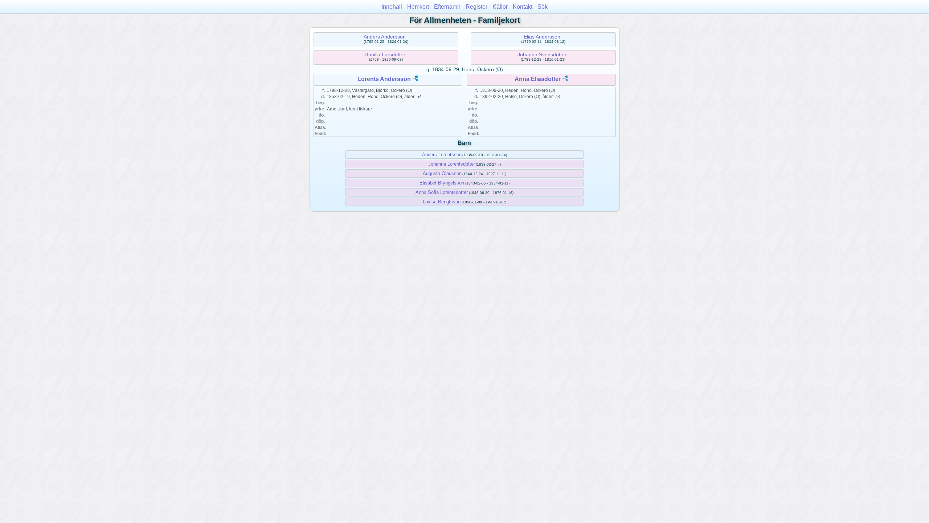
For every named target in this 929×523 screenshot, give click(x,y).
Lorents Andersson (384, 79)
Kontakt (522, 7)
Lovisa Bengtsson (442, 201)
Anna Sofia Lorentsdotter (442, 192)
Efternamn (447, 7)
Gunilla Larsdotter (384, 54)
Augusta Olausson (442, 173)
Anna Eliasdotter (538, 79)
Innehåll (391, 7)
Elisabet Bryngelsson (442, 183)
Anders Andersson (385, 37)
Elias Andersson (542, 37)
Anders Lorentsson (442, 154)
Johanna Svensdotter (541, 54)
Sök (542, 7)
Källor (500, 7)
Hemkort (418, 7)
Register (476, 7)
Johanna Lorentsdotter (451, 164)
